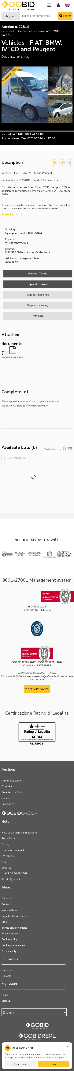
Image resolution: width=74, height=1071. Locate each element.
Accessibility (9, 951)
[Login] (58, 5)
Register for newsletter (15, 916)
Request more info (37, 294)
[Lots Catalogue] (54, 162)
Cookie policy (9, 939)
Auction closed (11, 138)
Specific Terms (37, 284)
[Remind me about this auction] (69, 162)
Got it (54, 1064)
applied (10, 262)
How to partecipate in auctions (19, 832)
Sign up (6, 1001)
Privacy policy (10, 933)
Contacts (7, 904)
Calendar (7, 786)
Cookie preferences (13, 945)
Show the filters (17, 457)
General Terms (37, 273)
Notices (6, 798)
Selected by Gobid (13, 792)
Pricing (5, 844)
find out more (37, 689)
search (66, 16)
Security (6, 867)
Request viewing (37, 305)
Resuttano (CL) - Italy (16, 57)
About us (7, 898)
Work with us (9, 910)
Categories (10, 16)
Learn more (20, 1064)
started (6, 134)
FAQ (4, 862)
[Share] (62, 162)
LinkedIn (6, 976)
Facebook (7, 970)
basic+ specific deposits (35, 252)
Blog (4, 922)
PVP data (37, 316)
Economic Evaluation (13, 356)
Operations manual (13, 850)
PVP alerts (8, 856)
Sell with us (9, 838)
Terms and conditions (14, 928)
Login (5, 995)
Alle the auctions (12, 780)
